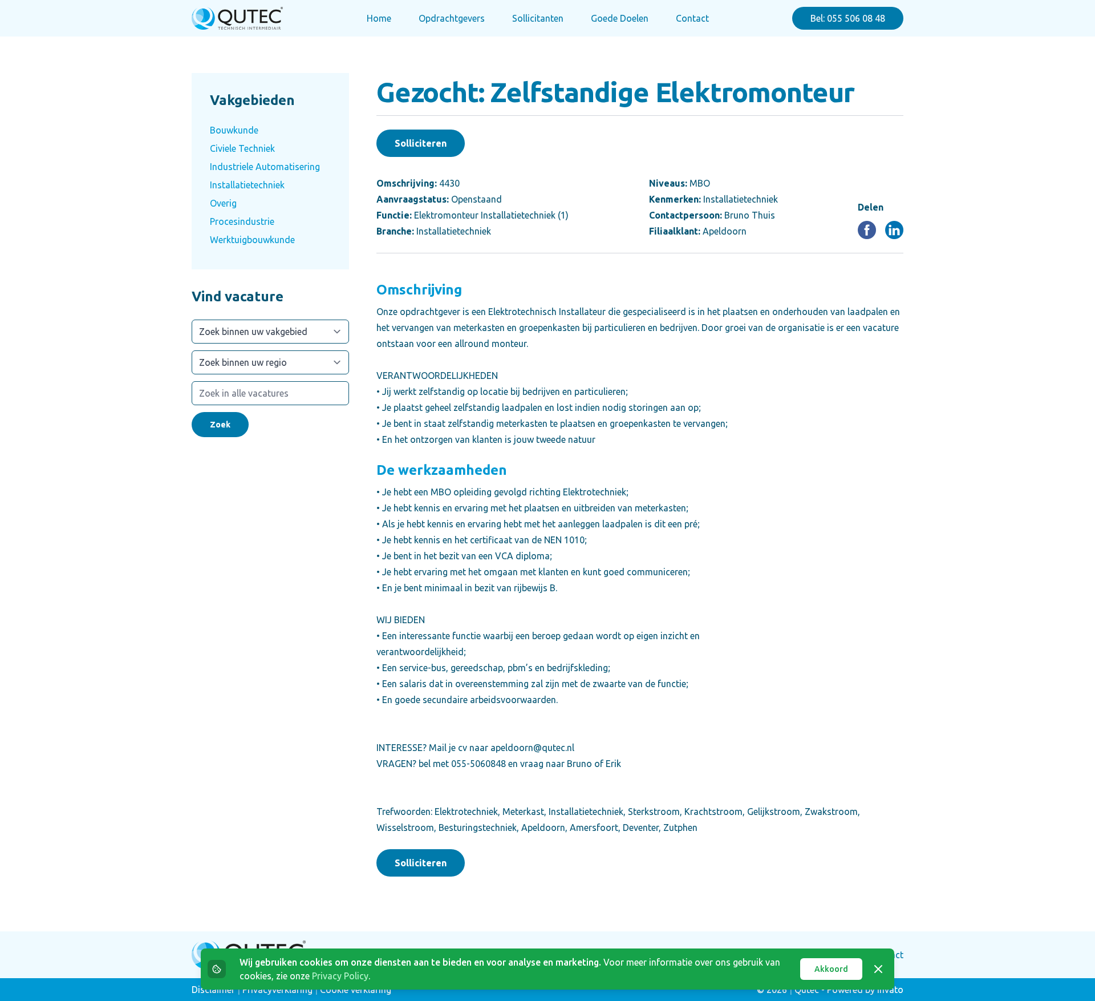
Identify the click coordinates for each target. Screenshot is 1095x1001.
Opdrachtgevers (452, 18)
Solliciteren (421, 143)
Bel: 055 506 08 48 (847, 18)
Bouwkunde (234, 130)
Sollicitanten (537, 18)
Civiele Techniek (242, 148)
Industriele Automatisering (265, 167)
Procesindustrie (242, 221)
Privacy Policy (340, 976)
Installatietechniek (247, 185)
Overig (223, 203)
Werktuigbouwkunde (252, 240)
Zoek (220, 424)
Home (379, 18)
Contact (692, 18)
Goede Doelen (619, 18)
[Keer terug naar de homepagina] (237, 18)
